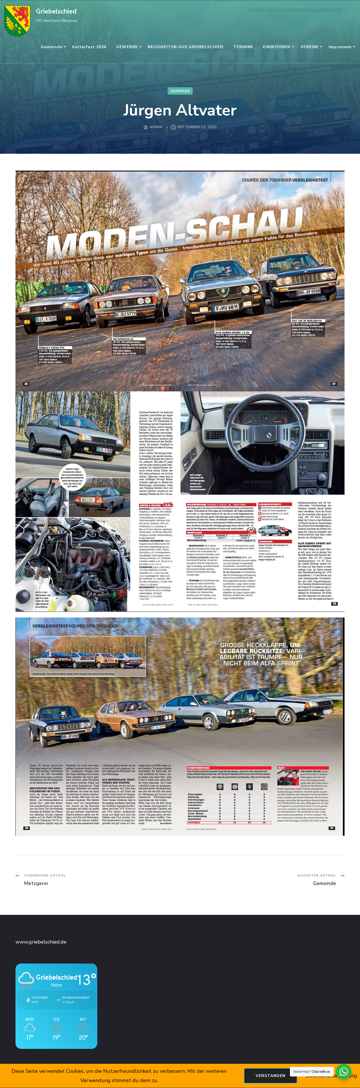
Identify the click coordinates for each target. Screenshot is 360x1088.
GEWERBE (127, 47)
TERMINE (243, 47)
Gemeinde (51, 47)
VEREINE (309, 47)
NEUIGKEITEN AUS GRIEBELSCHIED (186, 47)
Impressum (340, 47)
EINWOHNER (277, 47)
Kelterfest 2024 (89, 47)
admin (156, 127)
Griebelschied (56, 11)
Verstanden (270, 1075)
